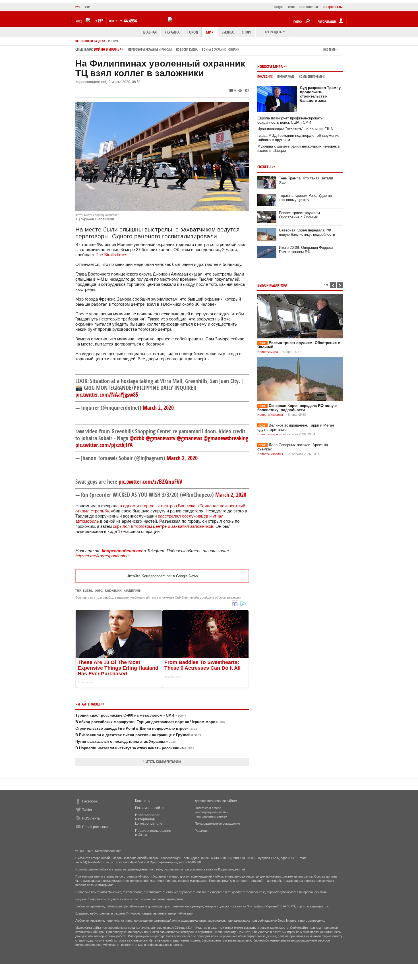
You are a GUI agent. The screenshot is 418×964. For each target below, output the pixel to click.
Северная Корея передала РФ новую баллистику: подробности (307, 232)
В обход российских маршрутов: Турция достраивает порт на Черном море (150, 722)
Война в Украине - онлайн (220, 49)
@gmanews (189, 438)
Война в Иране (166, 49)
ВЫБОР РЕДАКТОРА (272, 285)
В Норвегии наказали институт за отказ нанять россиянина (134, 748)
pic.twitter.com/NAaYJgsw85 (106, 394)
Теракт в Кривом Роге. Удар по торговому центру (305, 197)
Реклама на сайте (149, 808)
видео (87, 590)
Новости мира (270, 66)
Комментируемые (312, 76)
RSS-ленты (91, 818)
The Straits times (111, 254)
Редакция (201, 830)
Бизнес (228, 32)
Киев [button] (79, 21)
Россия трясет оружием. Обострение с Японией (300, 215)
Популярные (285, 76)
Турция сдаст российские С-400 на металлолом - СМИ (130, 715)
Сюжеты (264, 166)
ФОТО (291, 7)
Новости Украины (270, 414)
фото (98, 590)
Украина (172, 32)
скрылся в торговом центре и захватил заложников (163, 526)
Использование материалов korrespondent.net (149, 819)
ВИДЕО (278, 7)
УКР (87, 7)
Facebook (90, 801)
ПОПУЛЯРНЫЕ (308, 7)
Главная (150, 32)
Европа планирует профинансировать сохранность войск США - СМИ (290, 120)
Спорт (247, 32)
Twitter (87, 810)
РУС (77, 7)
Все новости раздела (90, 41)
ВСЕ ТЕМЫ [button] (329, 49)
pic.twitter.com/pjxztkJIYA (104, 445)
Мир (210, 32)
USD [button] (112, 21)
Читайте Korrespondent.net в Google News (162, 576)
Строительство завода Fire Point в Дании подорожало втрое (136, 728)
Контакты (142, 801)
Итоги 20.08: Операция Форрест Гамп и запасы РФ (306, 249)
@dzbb (137, 438)
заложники (113, 590)
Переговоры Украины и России (150, 49)
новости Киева (187, 49)
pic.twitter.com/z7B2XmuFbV (150, 481)
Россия (113, 41)
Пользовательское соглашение (217, 823)
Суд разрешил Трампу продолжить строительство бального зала (320, 94)
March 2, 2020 (158, 407)
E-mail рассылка (95, 827)
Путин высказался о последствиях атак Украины (125, 741)
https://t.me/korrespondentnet (102, 555)
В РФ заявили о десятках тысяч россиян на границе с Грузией (138, 735)
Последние (265, 76)
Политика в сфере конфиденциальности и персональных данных (211, 812)
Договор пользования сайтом (216, 800)
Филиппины (132, 590)
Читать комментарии (162, 761)
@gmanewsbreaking (226, 438)
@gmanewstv (160, 438)
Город (192, 32)
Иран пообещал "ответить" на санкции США (295, 129)
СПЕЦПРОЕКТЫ (333, 7)
